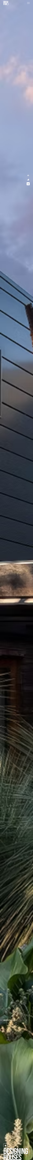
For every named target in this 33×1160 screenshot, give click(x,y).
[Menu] (28, 3)
